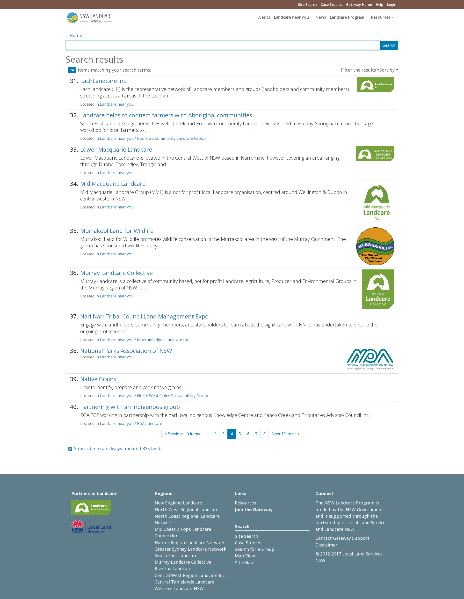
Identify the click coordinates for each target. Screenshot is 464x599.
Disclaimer (326, 545)
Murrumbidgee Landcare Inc (162, 339)
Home (76, 35)
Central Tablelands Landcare (184, 582)
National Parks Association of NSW (126, 351)
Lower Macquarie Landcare (116, 149)
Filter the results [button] (358, 70)
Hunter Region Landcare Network (190, 542)
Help (379, 4)
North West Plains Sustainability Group (172, 395)
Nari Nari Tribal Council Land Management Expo (144, 316)
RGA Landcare (149, 423)
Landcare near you (117, 104)
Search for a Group (255, 549)
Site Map (244, 562)
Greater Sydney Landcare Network (190, 549)
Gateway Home (359, 4)
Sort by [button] (387, 70)
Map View (245, 556)
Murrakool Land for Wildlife (116, 231)
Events (263, 17)
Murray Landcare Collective (116, 273)
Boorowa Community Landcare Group (171, 138)
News (321, 17)
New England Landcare (178, 503)
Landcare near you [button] (291, 17)
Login (391, 4)
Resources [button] (381, 17)
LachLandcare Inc (103, 81)
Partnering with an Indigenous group (130, 407)
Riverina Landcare (173, 568)
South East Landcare (176, 555)
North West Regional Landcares (188, 509)
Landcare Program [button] (347, 17)
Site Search (307, 4)
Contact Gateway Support (342, 538)
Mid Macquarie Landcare (112, 183)
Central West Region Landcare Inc (190, 575)
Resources (245, 503)
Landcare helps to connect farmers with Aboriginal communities (166, 115)
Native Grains (98, 379)
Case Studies (331, 4)
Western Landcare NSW (179, 588)
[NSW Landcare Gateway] (90, 17)
